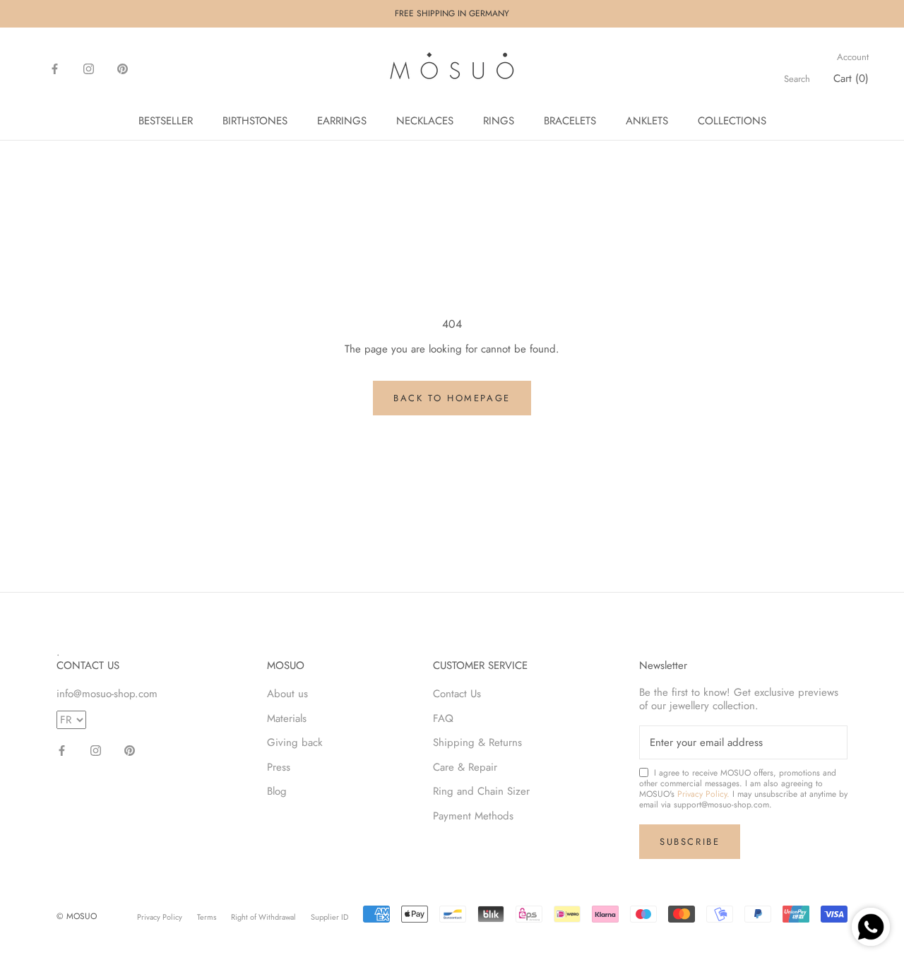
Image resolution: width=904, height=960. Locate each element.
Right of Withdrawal (263, 917)
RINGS (498, 121)
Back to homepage (452, 398)
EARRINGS (342, 121)
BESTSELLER (165, 121)
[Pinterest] (122, 68)
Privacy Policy (159, 917)
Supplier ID (329, 917)
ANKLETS (647, 121)
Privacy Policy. (703, 794)
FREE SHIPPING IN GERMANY (452, 13)
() (851, 78)
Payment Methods (473, 816)
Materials (287, 718)
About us (287, 693)
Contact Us (457, 693)
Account (853, 57)
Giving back (295, 742)
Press (278, 767)
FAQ (443, 718)
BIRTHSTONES (254, 121)
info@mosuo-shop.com (106, 693)
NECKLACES (424, 121)
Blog (277, 791)
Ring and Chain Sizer (481, 791)
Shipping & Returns (477, 742)
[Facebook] (54, 68)
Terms (206, 917)
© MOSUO (76, 916)
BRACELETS (570, 121)
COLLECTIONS (732, 121)
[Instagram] (88, 68)
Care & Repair (465, 767)
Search (797, 79)
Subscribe (690, 841)
